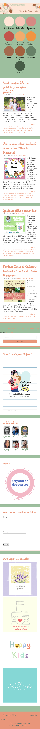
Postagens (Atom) (12, 332)
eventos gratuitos (30, 253)
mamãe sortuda (20, 132)
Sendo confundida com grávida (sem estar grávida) (16, 87)
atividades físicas (15, 130)
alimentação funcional (23, 127)
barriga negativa (27, 130)
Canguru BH (13, 253)
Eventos (21, 253)
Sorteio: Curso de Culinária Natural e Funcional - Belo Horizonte (20, 271)
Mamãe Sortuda (19, 95)
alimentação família (9, 127)
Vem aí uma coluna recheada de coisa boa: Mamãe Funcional (20, 148)
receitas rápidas (8, 199)
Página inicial (11, 328)
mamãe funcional (8, 132)
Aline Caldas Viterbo (20, 155)
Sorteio (12, 318)
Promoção (6, 318)
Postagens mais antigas (30, 328)
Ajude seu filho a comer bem (19, 210)
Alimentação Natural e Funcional (13, 128)
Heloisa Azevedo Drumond (25, 278)
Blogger (20, 717)
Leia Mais (33, 124)
